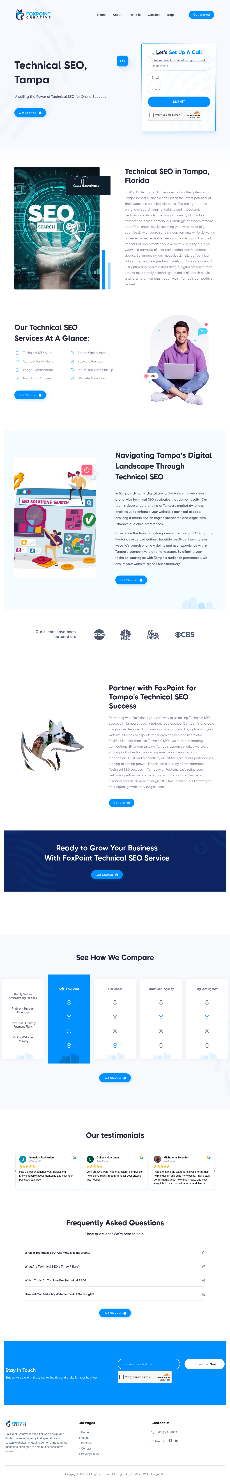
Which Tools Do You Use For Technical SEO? (55, 1280)
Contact (154, 15)
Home (101, 15)
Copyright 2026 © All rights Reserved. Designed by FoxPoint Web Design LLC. (115, 1474)
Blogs (170, 15)
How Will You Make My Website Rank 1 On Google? (59, 1294)
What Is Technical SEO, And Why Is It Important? (57, 1252)
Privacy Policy (90, 1453)
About (117, 15)
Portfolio (135, 15)
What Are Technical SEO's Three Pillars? (52, 1266)
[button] (214, 1171)
